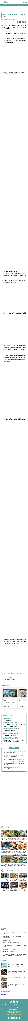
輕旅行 (4, 2)
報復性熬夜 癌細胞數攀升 (10, 759)
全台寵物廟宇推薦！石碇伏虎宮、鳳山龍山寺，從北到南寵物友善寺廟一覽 (22, 880)
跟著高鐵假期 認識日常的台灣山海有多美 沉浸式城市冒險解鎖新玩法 (14, 937)
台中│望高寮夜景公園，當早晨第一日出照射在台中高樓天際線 (14, 768)
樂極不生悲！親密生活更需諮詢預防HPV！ (13, 889)
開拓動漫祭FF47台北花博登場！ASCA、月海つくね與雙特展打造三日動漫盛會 (14, 950)
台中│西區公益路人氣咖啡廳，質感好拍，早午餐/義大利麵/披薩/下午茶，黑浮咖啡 (14, 880)
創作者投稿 (4, 1004)
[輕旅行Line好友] (18, 1018)
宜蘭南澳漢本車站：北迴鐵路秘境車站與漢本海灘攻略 (15, 933)
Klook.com (3, 994)
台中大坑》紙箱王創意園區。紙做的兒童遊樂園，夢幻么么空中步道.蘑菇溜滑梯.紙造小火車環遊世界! (14, 763)
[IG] (12, 1018)
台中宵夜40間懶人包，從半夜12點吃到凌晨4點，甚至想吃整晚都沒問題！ (14, 756)
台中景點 (11, 5)
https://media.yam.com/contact (14, 1014)
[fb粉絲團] (9, 1018)
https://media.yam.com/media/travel (14, 1011)
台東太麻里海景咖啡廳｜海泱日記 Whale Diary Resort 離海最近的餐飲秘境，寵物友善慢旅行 (14, 942)
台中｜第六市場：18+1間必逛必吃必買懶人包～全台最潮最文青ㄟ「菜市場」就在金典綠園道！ (22, 889)
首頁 (2, 5)
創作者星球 (10, 1004)
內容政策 (16, 1004)
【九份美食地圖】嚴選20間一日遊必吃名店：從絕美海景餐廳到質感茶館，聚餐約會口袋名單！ (14, 955)
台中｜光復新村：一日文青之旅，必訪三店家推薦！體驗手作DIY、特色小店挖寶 (5, 880)
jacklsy (14, 19)
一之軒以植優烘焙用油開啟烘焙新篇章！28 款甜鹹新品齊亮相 (14, 946)
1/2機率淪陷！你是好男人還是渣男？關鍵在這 (5, 889)
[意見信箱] (15, 1018)
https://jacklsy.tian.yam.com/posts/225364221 (13, 711)
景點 (6, 5)
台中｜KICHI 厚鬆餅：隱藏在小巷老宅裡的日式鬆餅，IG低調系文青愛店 (14, 752)
